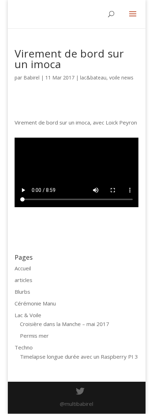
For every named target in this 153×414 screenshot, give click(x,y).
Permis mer (34, 335)
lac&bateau (93, 77)
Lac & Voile (28, 315)
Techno (24, 347)
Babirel (31, 77)
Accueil (23, 268)
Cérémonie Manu (35, 303)
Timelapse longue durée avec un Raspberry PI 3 (79, 356)
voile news (121, 77)
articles (23, 279)
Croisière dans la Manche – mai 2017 (64, 323)
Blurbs (22, 291)
